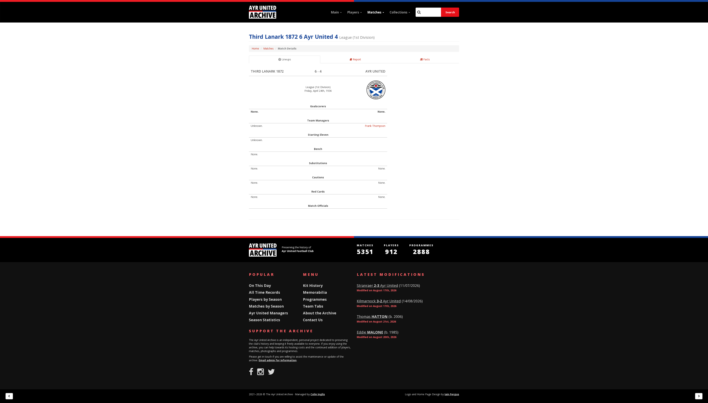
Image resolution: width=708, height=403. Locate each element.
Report (356, 59)
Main (335, 12)
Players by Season (265, 299)
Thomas (372, 316)
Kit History (313, 285)
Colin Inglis (317, 394)
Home (255, 48)
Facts (426, 59)
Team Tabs (313, 306)
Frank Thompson (375, 126)
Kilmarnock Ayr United (379, 301)
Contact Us (313, 319)
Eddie (370, 332)
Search (450, 12)
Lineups (286, 59)
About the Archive (319, 313)
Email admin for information (277, 360)
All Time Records (264, 292)
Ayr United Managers (268, 313)
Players (353, 12)
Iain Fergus (452, 394)
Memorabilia (315, 292)
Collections (399, 12)
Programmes (315, 299)
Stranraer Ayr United (377, 285)
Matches (374, 12)
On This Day (260, 285)
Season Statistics (264, 319)
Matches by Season (266, 306)
